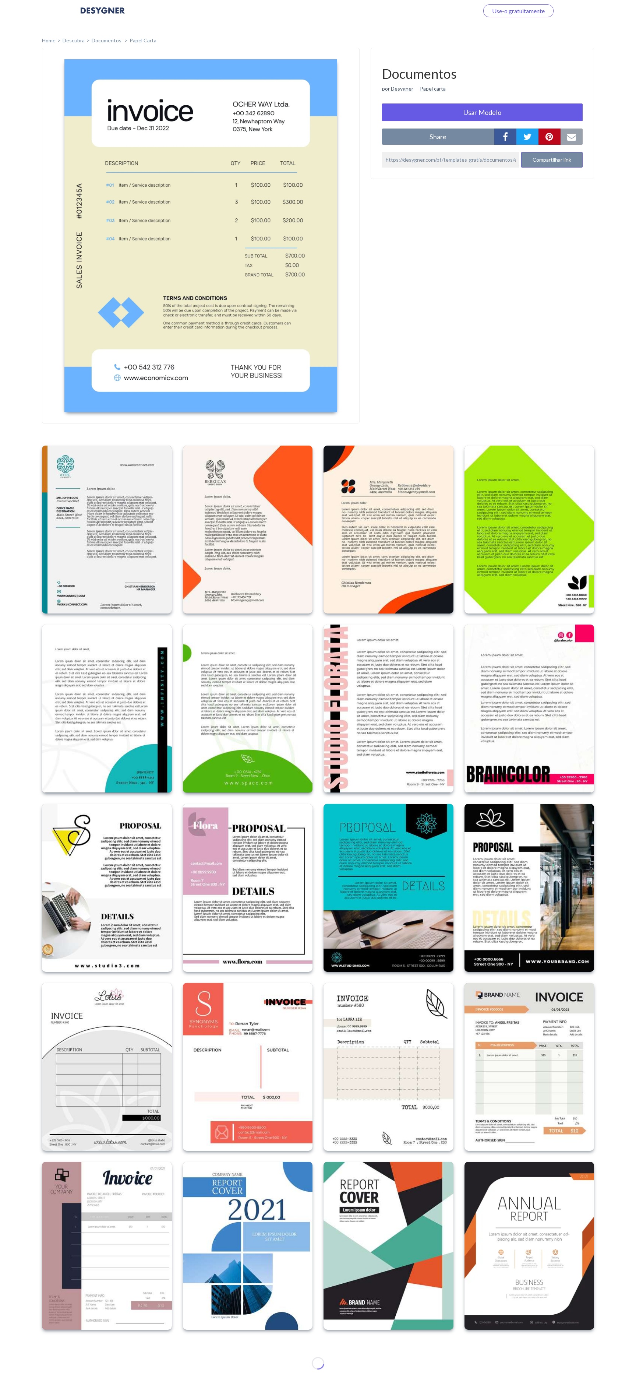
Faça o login (455, 11)
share (438, 137)
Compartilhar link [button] (552, 160)
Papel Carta (143, 40)
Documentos (107, 40)
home (49, 40)
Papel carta (433, 88)
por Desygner (397, 88)
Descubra (74, 40)
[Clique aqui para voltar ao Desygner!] (102, 15)
